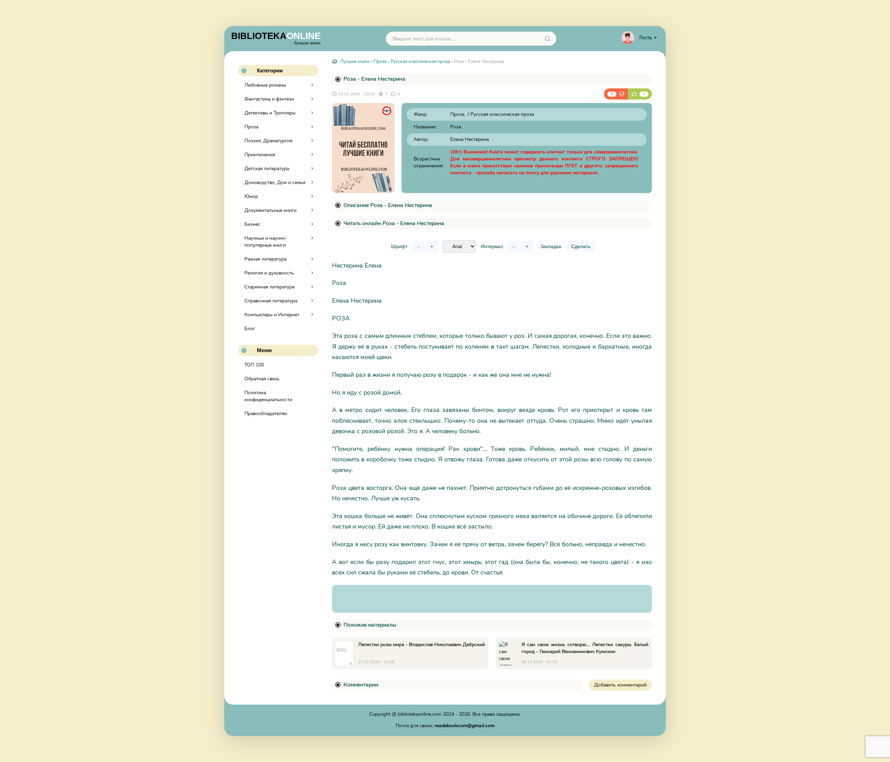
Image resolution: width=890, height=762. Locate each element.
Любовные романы (265, 85)
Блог (249, 328)
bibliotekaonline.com (420, 714)
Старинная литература (269, 287)
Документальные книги (270, 210)
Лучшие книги (354, 61)
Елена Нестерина (469, 139)
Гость (645, 37)
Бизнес (252, 224)
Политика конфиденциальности (268, 396)
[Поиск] (547, 39)
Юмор (251, 196)
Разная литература (265, 259)
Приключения (259, 154)
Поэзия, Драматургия (268, 140)
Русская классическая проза (420, 61)
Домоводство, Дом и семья (274, 182)
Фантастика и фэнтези (269, 99)
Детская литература (266, 168)
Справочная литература (270, 300)
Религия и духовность (269, 273)
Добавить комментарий (620, 685)
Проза (251, 127)
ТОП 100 (254, 365)
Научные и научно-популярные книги (265, 241)
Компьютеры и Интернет (271, 314)
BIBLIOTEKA (276, 38)
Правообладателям (265, 413)
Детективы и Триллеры (270, 113)
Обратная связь (262, 378)
